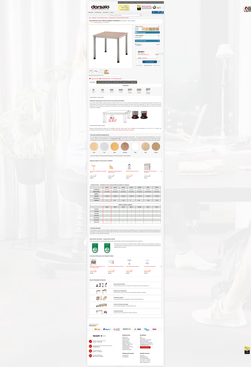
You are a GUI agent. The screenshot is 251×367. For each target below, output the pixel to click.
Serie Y (148, 187)
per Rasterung (115, 191)
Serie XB (139, 187)
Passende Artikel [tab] (125, 82)
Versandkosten (125, 2)
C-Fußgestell (115, 196)
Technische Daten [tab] (116, 82)
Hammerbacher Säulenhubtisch (150, 266)
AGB (141, 337)
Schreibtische (98, 12)
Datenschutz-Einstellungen (145, 340)
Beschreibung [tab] (92, 82)
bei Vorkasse (143, 53)
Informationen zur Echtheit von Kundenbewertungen (146, 344)
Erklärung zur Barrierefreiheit (146, 342)
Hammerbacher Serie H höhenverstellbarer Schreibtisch (119, 17)
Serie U (131, 187)
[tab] (130, 335)
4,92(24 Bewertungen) (93, 271)
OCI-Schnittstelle (125, 348)
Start (90, 17)
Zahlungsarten (132, 2)
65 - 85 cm (115, 189)
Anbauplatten (120, 140)
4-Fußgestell (123, 196)
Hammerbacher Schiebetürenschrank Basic (116, 266)
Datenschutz (142, 338)
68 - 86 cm (131, 189)
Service (111, 12)
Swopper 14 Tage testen (127, 344)
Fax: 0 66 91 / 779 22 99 (145, 361)
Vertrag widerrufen (145, 347)
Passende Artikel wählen (141, 40)
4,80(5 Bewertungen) (111, 271)
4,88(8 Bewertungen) (147, 271)
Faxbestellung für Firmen (127, 346)
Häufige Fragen (125, 341)
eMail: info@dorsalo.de (145, 362)
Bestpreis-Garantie (139, 2)
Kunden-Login (160, 2)
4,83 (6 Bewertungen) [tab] (106, 82)
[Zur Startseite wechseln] (100, 6)
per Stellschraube (148, 191)
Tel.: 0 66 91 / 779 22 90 (145, 359)
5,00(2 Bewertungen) (129, 271)
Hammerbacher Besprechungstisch (132, 266)
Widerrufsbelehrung (144, 341)
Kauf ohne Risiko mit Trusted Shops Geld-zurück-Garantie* (147, 8)
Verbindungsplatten (141, 140)
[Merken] (158, 62)
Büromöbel (105, 12)
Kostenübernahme (126, 345)
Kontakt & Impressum (153, 2)
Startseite (120, 2)
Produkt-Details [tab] (133, 82)
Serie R (123, 187)
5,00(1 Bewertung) (129, 176)
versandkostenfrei (146, 54)
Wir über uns (146, 2)
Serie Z (156, 187)
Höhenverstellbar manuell (102, 17)
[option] (136, 29)
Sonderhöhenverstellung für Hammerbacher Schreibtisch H (123, 130)
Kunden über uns (125, 338)
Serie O (115, 187)
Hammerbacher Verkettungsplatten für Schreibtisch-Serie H (115, 172)
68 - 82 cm (148, 189)
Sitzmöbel (90, 12)
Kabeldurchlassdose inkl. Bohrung (132, 171)
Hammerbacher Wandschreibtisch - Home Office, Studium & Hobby (97, 267)
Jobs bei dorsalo (125, 340)
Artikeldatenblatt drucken (106, 78)
